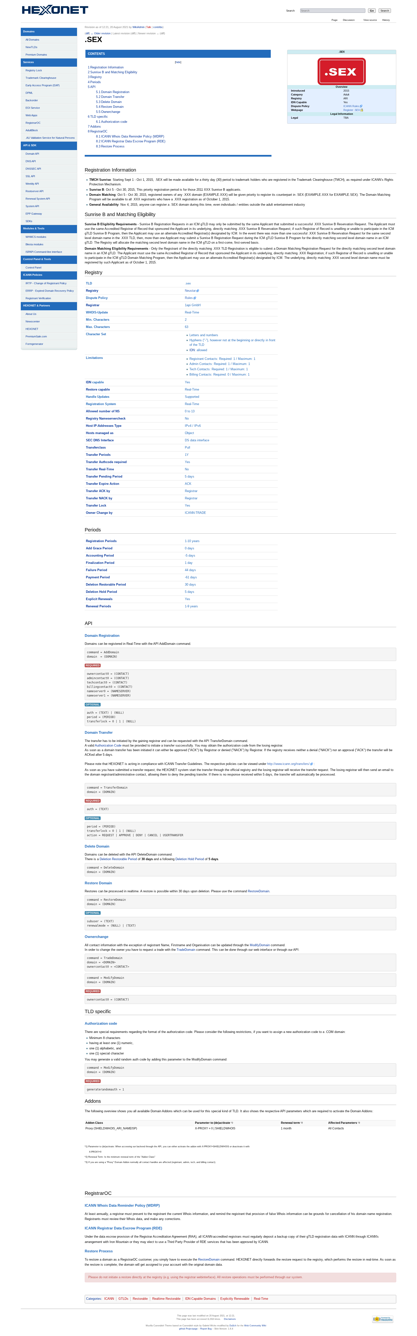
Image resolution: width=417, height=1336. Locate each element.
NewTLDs (31, 47)
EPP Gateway (34, 213)
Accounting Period (100, 555)
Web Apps (31, 115)
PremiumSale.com (36, 336)
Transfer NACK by (99, 498)
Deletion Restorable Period (106, 584)
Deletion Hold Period (101, 592)
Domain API (32, 153)
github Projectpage (188, 1329)
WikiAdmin (138, 27)
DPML (29, 92)
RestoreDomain (258, 891)
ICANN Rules (351, 106)
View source (370, 20)
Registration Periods (101, 541)
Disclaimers (230, 1319)
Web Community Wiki (255, 1325)
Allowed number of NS (103, 411)
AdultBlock (32, 130)
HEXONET (32, 328)
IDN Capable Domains (200, 1298)
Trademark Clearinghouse (41, 77)
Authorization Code (108, 745)
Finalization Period (100, 563)
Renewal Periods (98, 606)
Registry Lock (34, 70)
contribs (158, 27)
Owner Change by (99, 513)
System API (32, 206)
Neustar (190, 290)
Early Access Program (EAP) (43, 85)
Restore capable (98, 389)
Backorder (32, 100)
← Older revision (101, 33)
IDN (192, 350)
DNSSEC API (33, 168)
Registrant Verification (38, 298)
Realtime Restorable (166, 1298)
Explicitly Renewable (234, 1298)
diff (87, 33)
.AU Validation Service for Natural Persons (50, 137)
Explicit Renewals (99, 599)
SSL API (30, 176)
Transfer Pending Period (104, 476)
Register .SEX (351, 110)
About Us (31, 313)
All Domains (32, 39)
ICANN (109, 1298)
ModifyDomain (260, 945)
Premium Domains (36, 54)
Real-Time (261, 1298)
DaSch (232, 1325)
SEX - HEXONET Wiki (61, 11)
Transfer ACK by (98, 491)
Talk (148, 27)
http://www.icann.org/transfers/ (288, 764)
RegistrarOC (33, 122)
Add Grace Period (99, 548)
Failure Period (96, 570)
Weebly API (32, 183)
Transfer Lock (96, 505)
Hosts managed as (99, 433)
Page (335, 20)
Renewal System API (38, 198)
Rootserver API (34, 191)
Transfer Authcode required (106, 462)
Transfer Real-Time (100, 469)
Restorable (140, 1298)
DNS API (31, 161)
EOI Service (33, 107)
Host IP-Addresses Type (103, 426)
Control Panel (33, 267)
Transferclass (96, 447)
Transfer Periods (98, 455)
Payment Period (98, 577)
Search (290, 10)
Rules (189, 298)
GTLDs (123, 1298)
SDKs (29, 221)
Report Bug (206, 1329)
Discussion (349, 20)
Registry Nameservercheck (105, 418)
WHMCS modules (36, 236)
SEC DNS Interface (100, 440)
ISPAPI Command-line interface (44, 251)
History (386, 20)
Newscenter (33, 321)
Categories (93, 1298)
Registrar (92, 305)
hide (178, 62)
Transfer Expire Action (102, 484)
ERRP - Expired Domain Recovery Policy (50, 290)
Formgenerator (34, 343)
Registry (92, 290)
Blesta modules (34, 244)
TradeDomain (186, 949)
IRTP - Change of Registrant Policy (46, 283)
